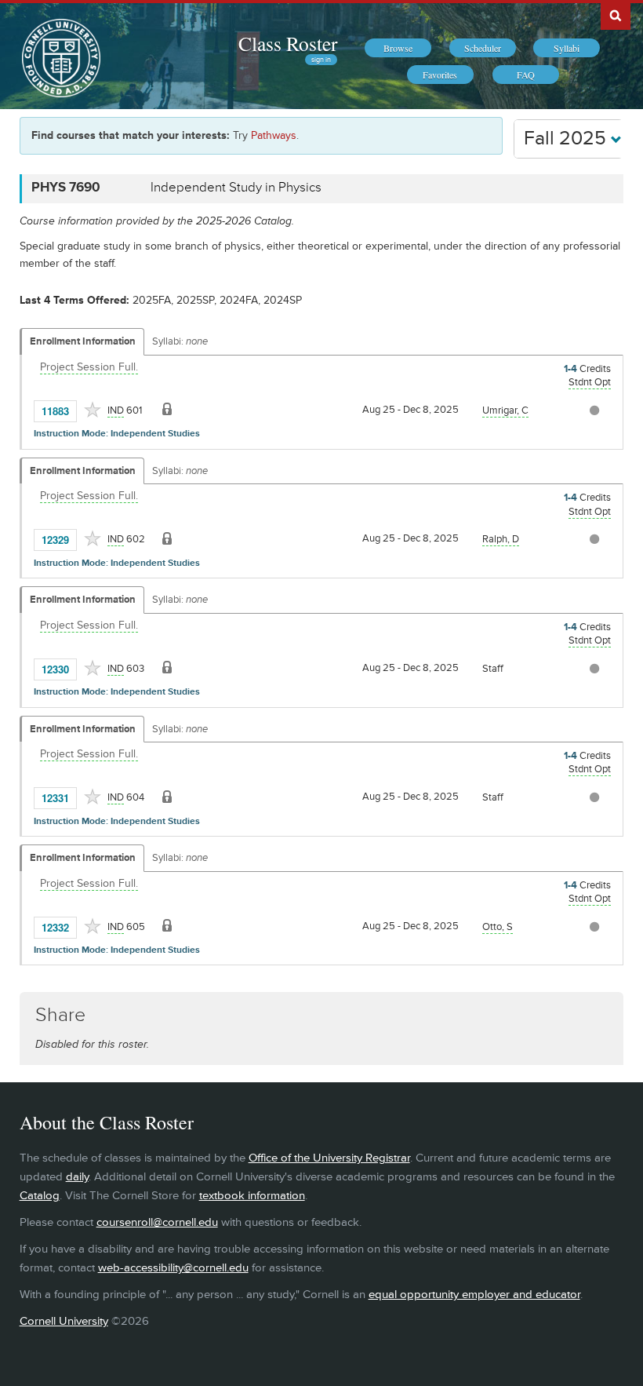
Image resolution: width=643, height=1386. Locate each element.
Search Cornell (615, 15)
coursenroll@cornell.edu (157, 1222)
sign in (321, 59)
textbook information (252, 1195)
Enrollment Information (83, 341)
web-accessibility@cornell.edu (173, 1267)
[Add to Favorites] (92, 409)
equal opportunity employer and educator (474, 1294)
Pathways (273, 135)
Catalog (40, 1195)
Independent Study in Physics (236, 187)
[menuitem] (398, 47)
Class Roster (287, 43)
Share (60, 1015)
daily (77, 1176)
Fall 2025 (567, 138)
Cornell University (64, 1321)
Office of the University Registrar (329, 1158)
